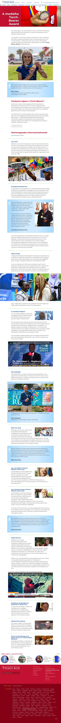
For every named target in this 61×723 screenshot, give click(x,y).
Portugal (28, 5)
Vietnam (54, 715)
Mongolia (49, 703)
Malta (54, 702)
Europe (37, 695)
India (37, 698)
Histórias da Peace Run (50, 673)
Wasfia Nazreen (16, 538)
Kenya (20, 700)
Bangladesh (25, 690)
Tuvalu (22, 715)
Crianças (35, 671)
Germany (28, 697)
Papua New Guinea (44, 707)
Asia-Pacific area (45, 689)
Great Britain (38, 697)
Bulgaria (24, 692)
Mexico (27, 703)
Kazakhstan (15, 700)
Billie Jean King (16, 428)
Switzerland (34, 713)
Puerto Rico (40, 708)
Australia (52, 689)
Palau (37, 707)
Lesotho (43, 700)
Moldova (39, 703)
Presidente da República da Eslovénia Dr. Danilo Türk (20, 603)
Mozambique (21, 5)
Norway (32, 707)
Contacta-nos (16, 2)
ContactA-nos (16, 126)
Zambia (14, 717)
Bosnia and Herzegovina (48, 690)
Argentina (38, 689)
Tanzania (40, 713)
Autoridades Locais (43, 5)
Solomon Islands (38, 712)
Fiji (48, 695)
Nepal (32, 705)
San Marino (24, 710)
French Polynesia (20, 697)
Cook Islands (15, 694)
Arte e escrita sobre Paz (38, 668)
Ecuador (47, 694)
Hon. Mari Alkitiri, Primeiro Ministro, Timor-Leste (19, 468)
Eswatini (28, 695)
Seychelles (50, 710)
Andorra (23, 689)
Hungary (28, 698)
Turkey (18, 715)
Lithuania (22, 702)
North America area (17, 707)
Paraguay (51, 707)
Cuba (25, 694)
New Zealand (44, 705)
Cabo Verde (14, 5)
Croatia (21, 694)
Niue (50, 705)
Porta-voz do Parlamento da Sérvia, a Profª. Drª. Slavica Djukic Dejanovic (21, 638)
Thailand (45, 713)
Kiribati (24, 700)
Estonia (23, 695)
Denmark (42, 694)
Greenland (49, 697)
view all (58, 653)
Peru (56, 707)
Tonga (14, 715)
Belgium (36, 690)
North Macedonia (26, 707)
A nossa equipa (48, 671)
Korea (29, 700)
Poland (14, 708)
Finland (52, 695)
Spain (24, 713)
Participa (29, 2)
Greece (43, 697)
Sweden (29, 713)
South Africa (46, 712)
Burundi (29, 692)
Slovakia (27, 712)
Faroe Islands (43, 695)
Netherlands (38, 705)
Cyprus (29, 694)
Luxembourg (28, 702)
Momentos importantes (50, 676)
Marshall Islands (16, 703)
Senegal (41, 710)
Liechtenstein (15, 702)
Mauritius (23, 703)
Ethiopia (33, 695)
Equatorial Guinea (16, 695)
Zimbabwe (19, 717)
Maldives (50, 702)
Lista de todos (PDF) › (17, 135)
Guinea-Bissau (22, 698)
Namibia (28, 705)
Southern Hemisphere (17, 713)
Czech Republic (35, 694)
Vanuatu (49, 715)
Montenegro (15, 705)
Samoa (19, 710)
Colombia (53, 692)
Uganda (27, 715)
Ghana (32, 697)
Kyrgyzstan (34, 700)
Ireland (46, 698)
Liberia (48, 700)
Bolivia (40, 690)
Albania (18, 689)
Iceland (33, 698)
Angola (3, 5)
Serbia (45, 710)
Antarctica (33, 689)
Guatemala (15, 698)
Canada (34, 692)
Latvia (39, 700)
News (23, 2)
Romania (46, 708)
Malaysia (45, 702)
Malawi (40, 702)
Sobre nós (36, 2)
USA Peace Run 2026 (17, 685)
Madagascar (34, 702)
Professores (56, 5)
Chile (44, 692)
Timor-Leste (34, 5)
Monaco (43, 703)
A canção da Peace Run (50, 668)
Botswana (15, 692)
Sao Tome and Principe (33, 710)
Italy (50, 698)
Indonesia (41, 698)
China (48, 692)
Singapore (21, 712)
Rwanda (14, 710)
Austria (14, 690)
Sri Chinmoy (47, 679)
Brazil (8, 5)
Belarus (30, 690)
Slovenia (32, 712)
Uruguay (44, 715)
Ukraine (31, 715)
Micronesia (33, 703)
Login (56, 718)
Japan (54, 698)
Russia (51, 708)
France (14, 697)
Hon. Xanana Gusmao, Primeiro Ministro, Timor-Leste (21, 490)
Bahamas (19, 690)
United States (38, 715)
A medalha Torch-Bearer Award (52, 670)
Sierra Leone (15, 712)
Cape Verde (39, 692)
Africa (14, 689)
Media (50, 5)
